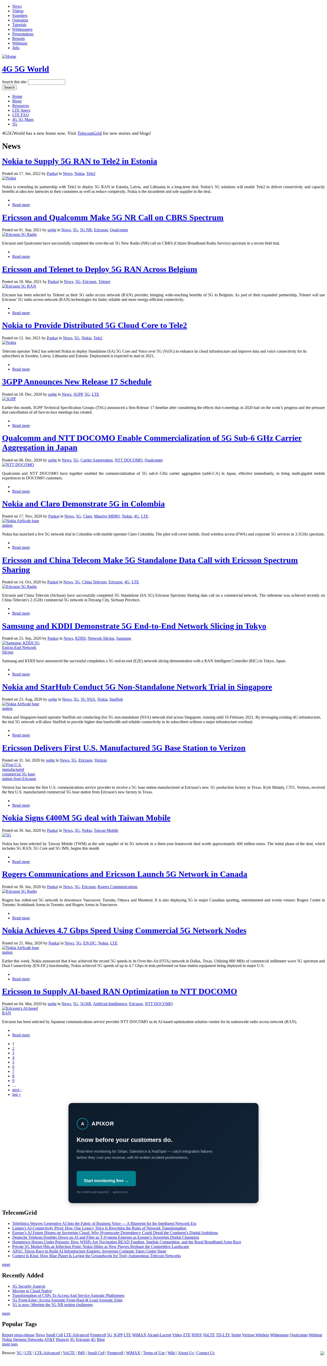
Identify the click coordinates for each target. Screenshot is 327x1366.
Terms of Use (154, 1353)
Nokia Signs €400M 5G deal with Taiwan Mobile (86, 817)
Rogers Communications (117, 887)
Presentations (22, 34)
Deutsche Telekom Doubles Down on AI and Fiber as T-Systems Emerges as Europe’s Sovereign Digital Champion (105, 1237)
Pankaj (52, 173)
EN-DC (89, 943)
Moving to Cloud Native (32, 1291)
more (6, 1264)
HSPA (197, 1335)
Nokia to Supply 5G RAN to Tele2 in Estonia (79, 161)
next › (16, 1090)
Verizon (100, 760)
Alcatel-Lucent (159, 1335)
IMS (81, 1353)
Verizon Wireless (255, 1335)
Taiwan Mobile (106, 830)
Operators (20, 20)
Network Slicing (101, 638)
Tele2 (90, 173)
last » (16, 1094)
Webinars (19, 43)
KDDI (80, 638)
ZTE (187, 1335)
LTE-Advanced (76, 1335)
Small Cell (54, 1335)
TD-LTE (223, 1335)
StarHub (116, 699)
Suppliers (19, 15)
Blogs (17, 101)
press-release (24, 1335)
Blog (101, 1339)
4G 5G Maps (22, 119)
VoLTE (209, 1335)
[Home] (9, 56)
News (17, 6)
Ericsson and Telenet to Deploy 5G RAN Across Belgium (99, 269)
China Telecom (94, 582)
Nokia (79, 173)
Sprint (236, 1335)
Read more (21, 205)
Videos (18, 11)
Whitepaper (279, 1335)
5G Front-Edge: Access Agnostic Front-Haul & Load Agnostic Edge (67, 1300)
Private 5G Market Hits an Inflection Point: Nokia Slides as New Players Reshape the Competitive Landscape (100, 1246)
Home (17, 96)
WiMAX (139, 1335)
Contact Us (205, 1353)
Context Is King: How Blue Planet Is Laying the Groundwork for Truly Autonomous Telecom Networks (96, 1256)
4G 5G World (25, 68)
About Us (186, 1353)
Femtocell (98, 1335)
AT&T (49, 1339)
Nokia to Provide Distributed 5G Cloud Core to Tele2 (94, 325)
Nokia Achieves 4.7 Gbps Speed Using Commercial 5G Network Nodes (124, 930)
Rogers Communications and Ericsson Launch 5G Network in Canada (124, 874)
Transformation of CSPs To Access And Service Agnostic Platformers (68, 1295)
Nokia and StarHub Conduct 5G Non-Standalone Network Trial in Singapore (137, 686)
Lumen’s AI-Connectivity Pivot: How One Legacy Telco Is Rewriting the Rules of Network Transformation (99, 1228)
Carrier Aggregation (96, 460)
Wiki (171, 1353)
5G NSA (88, 699)
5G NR (86, 230)
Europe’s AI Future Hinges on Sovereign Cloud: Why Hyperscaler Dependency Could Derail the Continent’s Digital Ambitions (115, 1233)
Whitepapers (22, 29)
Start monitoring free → (106, 1181)
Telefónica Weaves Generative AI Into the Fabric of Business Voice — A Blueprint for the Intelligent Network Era (104, 1223)
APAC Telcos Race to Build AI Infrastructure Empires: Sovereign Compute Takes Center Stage (89, 1251)
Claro (87, 516)
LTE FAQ (20, 115)
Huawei (62, 1339)
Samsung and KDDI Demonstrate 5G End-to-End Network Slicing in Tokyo (134, 626)
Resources (20, 105)
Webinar (315, 1335)
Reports (18, 38)
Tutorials (19, 25)
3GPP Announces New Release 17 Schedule (76, 381)
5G (14, 124)
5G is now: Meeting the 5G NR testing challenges (52, 1304)
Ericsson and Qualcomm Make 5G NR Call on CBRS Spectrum (113, 217)
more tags (10, 1344)
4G (136, 516)
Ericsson (101, 230)
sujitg (52, 230)
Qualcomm (119, 230)
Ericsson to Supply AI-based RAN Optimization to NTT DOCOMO (119, 991)
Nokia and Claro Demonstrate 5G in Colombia (83, 503)
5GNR (85, 1004)
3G (72, 1339)
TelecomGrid (89, 133)
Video (177, 1335)
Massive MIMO (107, 516)
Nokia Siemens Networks (22, 1339)
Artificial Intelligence (110, 1004)
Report (7, 1335)
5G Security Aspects (28, 1286)
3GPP (78, 394)
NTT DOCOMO (129, 460)
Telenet (104, 281)
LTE (95, 394)
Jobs (15, 48)
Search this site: (15, 82)
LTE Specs (21, 110)
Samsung (123, 638)
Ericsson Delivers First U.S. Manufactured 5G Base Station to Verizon (124, 747)
